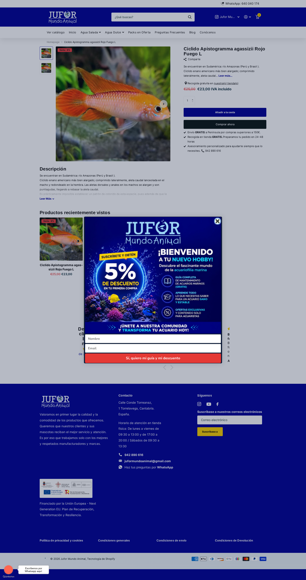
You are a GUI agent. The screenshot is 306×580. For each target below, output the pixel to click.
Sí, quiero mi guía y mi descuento (153, 358)
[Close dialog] (217, 221)
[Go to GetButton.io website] (8, 576)
